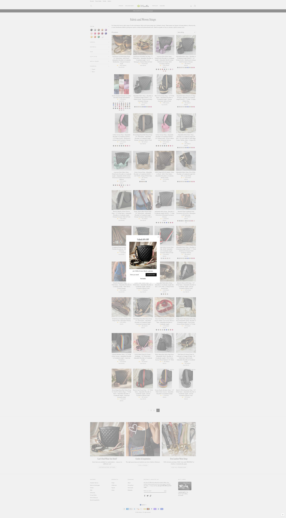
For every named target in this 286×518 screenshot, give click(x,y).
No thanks (143, 278)
